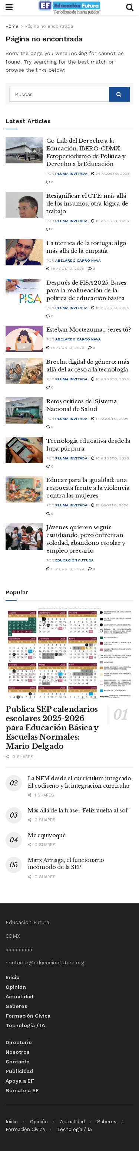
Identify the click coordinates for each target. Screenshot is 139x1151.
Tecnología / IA (25, 1025)
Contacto (18, 1062)
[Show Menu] (9, 7)
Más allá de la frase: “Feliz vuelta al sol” (78, 810)
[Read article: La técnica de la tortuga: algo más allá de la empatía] (24, 252)
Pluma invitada (71, 174)
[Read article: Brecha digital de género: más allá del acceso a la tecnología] (24, 371)
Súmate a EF (22, 1090)
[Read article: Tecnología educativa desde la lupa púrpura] (24, 450)
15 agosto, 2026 (112, 505)
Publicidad (19, 1071)
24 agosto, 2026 (112, 174)
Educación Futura (74, 560)
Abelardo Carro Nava (78, 260)
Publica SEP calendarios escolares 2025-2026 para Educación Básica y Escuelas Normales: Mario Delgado (52, 728)
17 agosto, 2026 (112, 419)
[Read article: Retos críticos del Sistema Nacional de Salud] (24, 410)
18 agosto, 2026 (67, 268)
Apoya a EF (20, 1081)
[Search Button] (129, 7)
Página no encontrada (49, 26)
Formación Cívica (28, 1016)
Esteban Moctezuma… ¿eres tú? (88, 329)
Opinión (16, 987)
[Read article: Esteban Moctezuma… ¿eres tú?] (24, 339)
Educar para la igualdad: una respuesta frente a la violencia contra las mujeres (88, 487)
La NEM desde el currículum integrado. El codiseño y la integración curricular (80, 782)
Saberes (16, 1006)
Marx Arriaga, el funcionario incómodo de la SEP (66, 864)
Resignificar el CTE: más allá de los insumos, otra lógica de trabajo (87, 203)
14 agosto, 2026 (67, 569)
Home (12, 26)
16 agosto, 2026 (112, 458)
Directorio (19, 1042)
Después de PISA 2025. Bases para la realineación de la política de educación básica (86, 290)
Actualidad (19, 996)
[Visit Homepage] (69, 7)
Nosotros (18, 1052)
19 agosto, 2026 (112, 221)
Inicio (13, 977)
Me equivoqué (47, 835)
